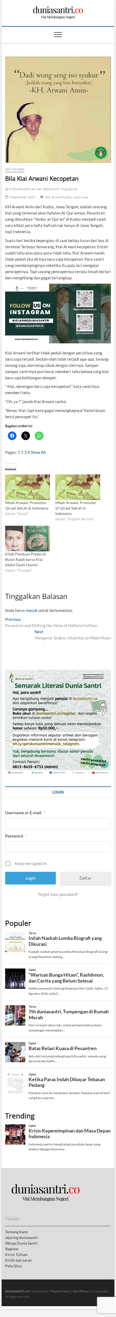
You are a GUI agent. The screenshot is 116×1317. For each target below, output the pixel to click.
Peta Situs (13, 1266)
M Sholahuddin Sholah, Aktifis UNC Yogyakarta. (43, 189)
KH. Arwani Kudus (58, 197)
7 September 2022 (21, 197)
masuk (31, 610)
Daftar (85, 878)
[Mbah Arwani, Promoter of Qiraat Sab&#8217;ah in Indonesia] (77, 487)
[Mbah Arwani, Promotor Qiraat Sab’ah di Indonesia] (27, 487)
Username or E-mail (25, 812)
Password (16, 835)
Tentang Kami (16, 1231)
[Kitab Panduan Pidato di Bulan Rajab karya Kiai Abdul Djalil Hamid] (27, 538)
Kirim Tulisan (16, 1254)
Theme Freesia (60, 1291)
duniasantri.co (17, 1291)
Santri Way (15, 169)
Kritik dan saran (18, 1260)
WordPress (80, 1291)
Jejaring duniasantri (21, 1237)
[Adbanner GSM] (58, 672)
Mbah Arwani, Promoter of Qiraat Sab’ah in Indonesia (75, 508)
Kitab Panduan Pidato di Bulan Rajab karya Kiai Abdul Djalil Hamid (25, 559)
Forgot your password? (58, 894)
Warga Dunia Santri (21, 1243)
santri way (80, 197)
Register (12, 1248)
